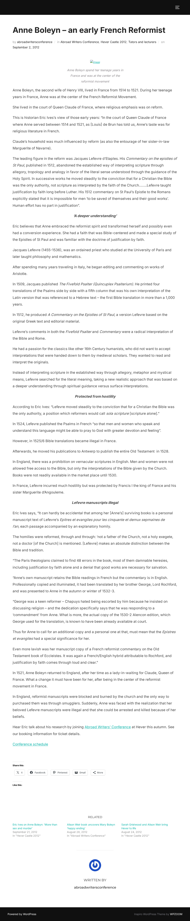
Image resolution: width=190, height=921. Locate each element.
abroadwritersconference (34, 42)
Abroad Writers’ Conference (108, 727)
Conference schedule (30, 744)
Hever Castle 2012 (114, 42)
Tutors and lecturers (142, 42)
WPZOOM (176, 914)
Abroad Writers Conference (79, 42)
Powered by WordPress (22, 914)
